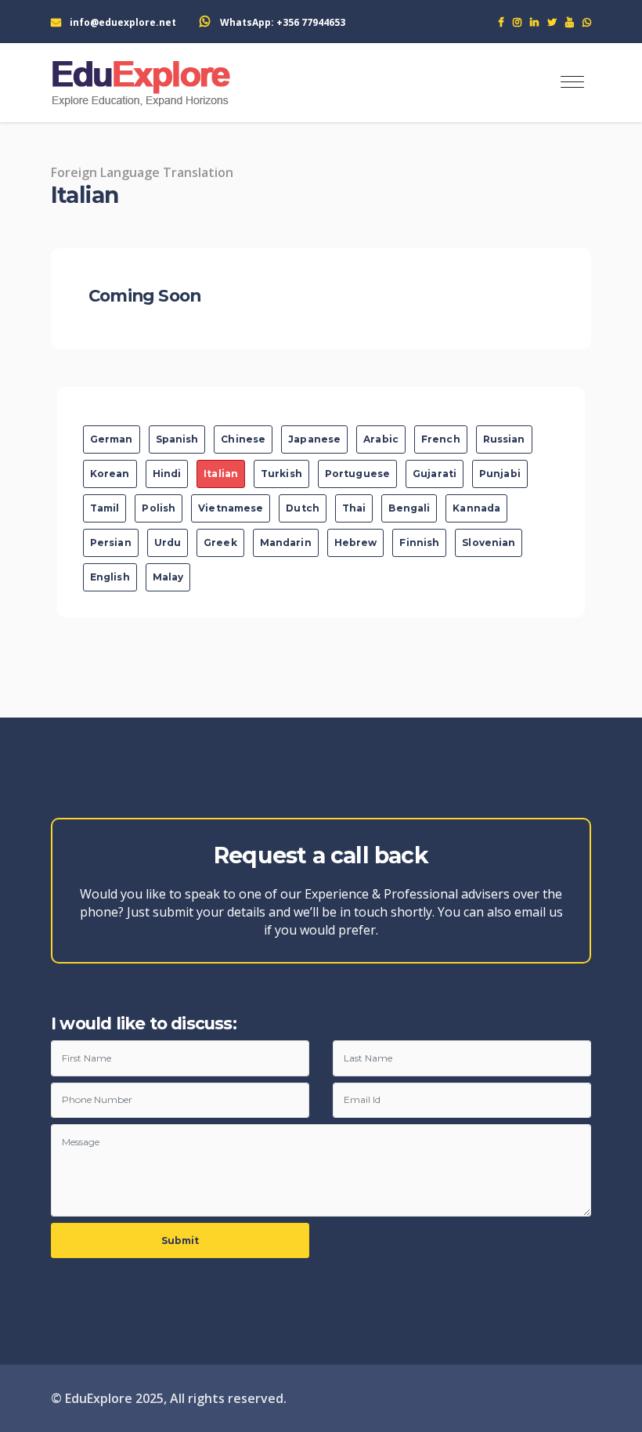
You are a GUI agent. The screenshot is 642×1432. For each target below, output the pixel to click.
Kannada (476, 508)
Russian (504, 439)
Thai (354, 508)
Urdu (167, 542)
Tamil (105, 508)
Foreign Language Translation (142, 172)
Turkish (281, 473)
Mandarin (286, 542)
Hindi (167, 473)
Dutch (302, 508)
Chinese (243, 439)
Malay (168, 577)
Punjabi (500, 473)
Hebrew (355, 542)
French (440, 439)
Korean (110, 473)
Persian (111, 542)
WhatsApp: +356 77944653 (282, 22)
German (111, 439)
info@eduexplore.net (123, 22)
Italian (221, 473)
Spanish (177, 439)
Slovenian (488, 542)
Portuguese (357, 473)
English (110, 577)
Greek (220, 542)
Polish (158, 508)
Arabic (381, 439)
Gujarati (434, 473)
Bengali (409, 508)
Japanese (314, 439)
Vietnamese (230, 508)
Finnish (419, 542)
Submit (180, 1240)
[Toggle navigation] (572, 83)
